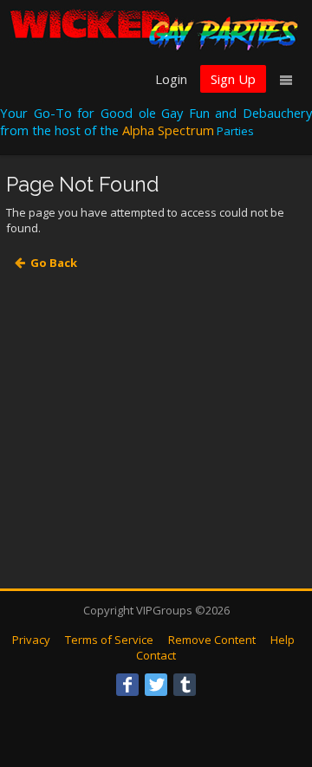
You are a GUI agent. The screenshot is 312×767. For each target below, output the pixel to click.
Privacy (31, 639)
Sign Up (233, 79)
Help (282, 639)
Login (171, 79)
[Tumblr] (184, 684)
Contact (156, 655)
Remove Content (212, 639)
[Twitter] (156, 684)
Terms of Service (109, 639)
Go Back (53, 262)
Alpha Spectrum (168, 130)
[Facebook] (127, 684)
